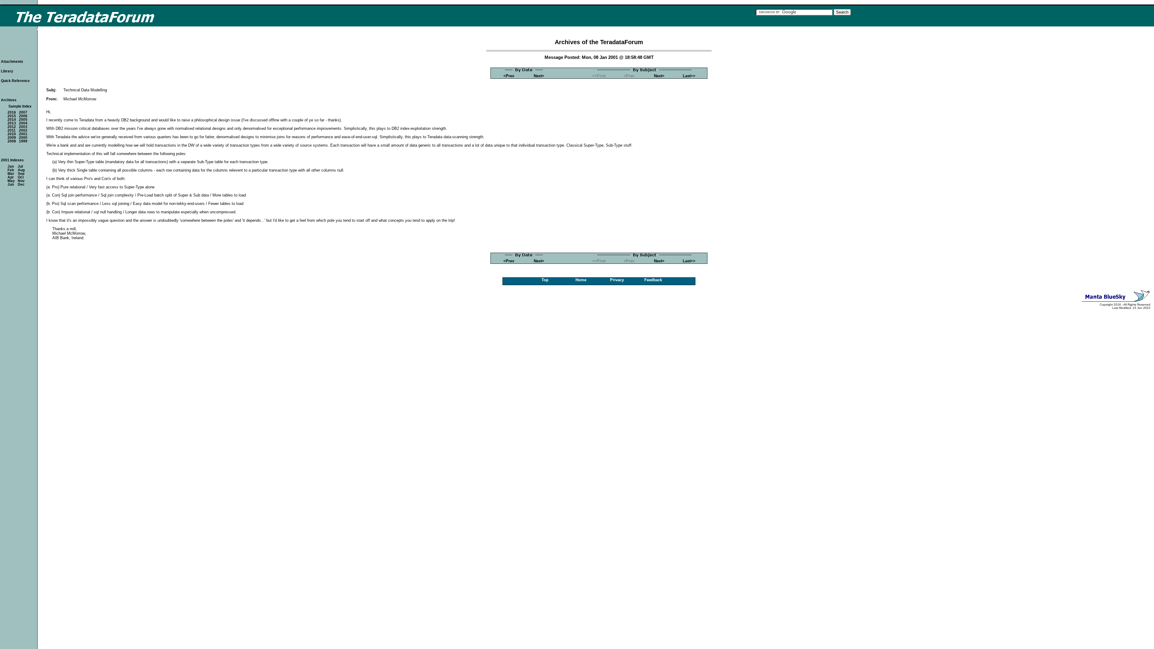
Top (545, 280)
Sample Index (20, 106)
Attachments (12, 61)
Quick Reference (15, 81)
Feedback (653, 280)
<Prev (508, 76)
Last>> (689, 76)
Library (7, 71)
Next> (539, 76)
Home (580, 280)
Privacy (617, 280)
